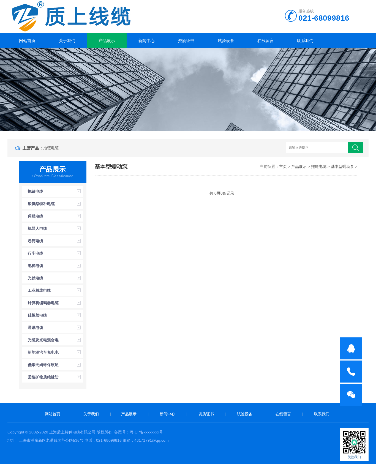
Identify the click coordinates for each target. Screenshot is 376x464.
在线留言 (265, 40)
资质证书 (186, 40)
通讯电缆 (35, 327)
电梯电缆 (35, 265)
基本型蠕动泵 (342, 166)
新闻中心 (146, 40)
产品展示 (107, 40)
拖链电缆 (51, 148)
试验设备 (226, 40)
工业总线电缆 (39, 290)
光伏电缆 (35, 278)
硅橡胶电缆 (37, 315)
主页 (283, 166)
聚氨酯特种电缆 (41, 203)
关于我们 (67, 40)
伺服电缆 (35, 216)
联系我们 (305, 40)
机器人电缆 (37, 228)
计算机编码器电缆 (43, 303)
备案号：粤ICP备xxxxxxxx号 (138, 432)
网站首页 (27, 40)
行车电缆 (35, 253)
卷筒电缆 (35, 241)
